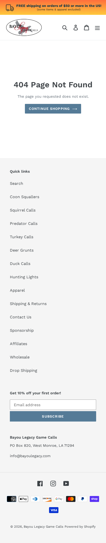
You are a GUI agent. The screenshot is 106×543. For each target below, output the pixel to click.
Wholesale (20, 357)
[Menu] (97, 27)
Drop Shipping (23, 370)
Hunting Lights (24, 277)
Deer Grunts (22, 250)
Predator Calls (23, 223)
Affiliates (18, 343)
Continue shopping (49, 109)
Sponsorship (22, 330)
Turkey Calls (21, 237)
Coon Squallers (24, 196)
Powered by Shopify (80, 526)
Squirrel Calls (22, 210)
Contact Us (20, 317)
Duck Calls (20, 263)
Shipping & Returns (28, 303)
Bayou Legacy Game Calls (43, 526)
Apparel (17, 290)
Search (16, 183)
